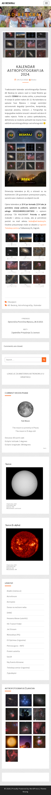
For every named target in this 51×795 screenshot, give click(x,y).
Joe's (44, 448)
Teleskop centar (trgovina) (18, 667)
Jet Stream (11, 629)
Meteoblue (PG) (13, 634)
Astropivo (11, 602)
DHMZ (9, 612)
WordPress (34, 789)
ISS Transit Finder (14, 624)
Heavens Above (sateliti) (17, 618)
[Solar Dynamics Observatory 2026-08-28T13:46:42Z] (24, 484)
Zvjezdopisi (11, 673)
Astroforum (12, 596)
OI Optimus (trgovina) (16, 640)
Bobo (34, 80)
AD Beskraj (8, 3)
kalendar (37, 305)
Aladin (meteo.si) (14, 591)
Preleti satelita (13, 651)
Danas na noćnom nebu (16, 607)
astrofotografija (25, 305)
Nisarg (25, 792)
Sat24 (9, 656)
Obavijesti (12, 302)
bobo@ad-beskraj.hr (37, 221)
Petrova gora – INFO (15, 645)
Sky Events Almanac (15, 662)
